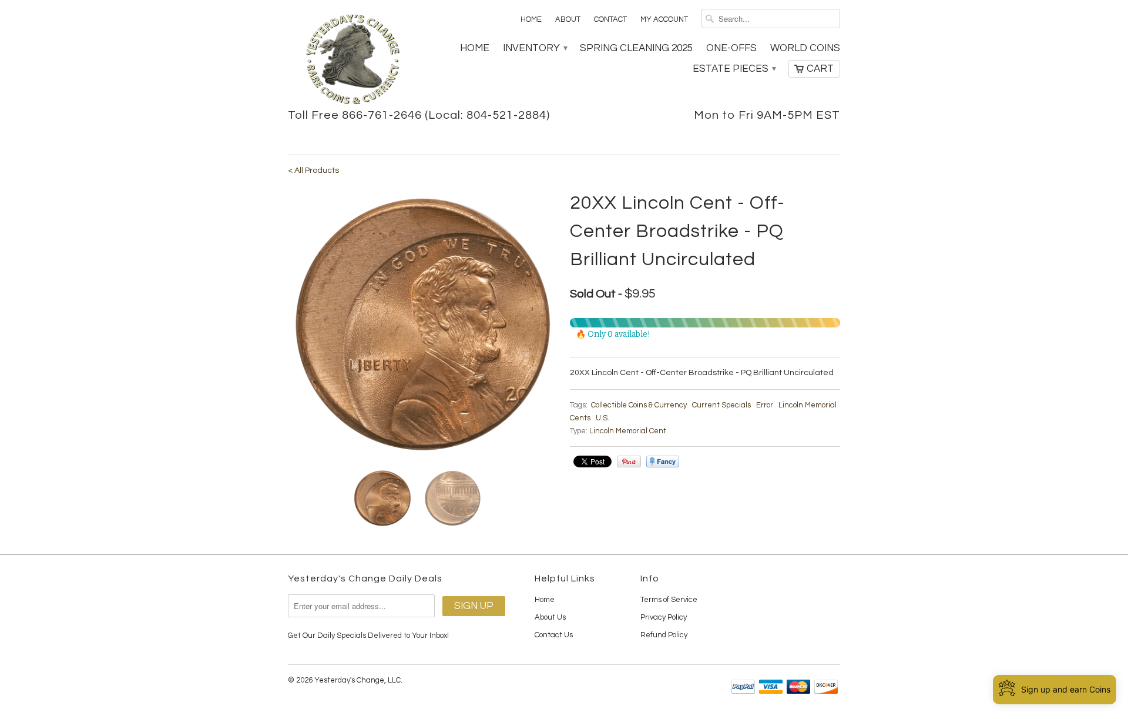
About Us (550, 617)
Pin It (629, 461)
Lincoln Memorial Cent (627, 431)
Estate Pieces (734, 68)
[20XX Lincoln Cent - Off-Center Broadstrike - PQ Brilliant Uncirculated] (423, 324)
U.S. (602, 418)
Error (764, 405)
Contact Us (554, 635)
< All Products (313, 170)
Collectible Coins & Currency (639, 405)
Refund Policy (663, 635)
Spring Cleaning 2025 (636, 48)
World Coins (805, 48)
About (567, 19)
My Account (664, 19)
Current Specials (721, 405)
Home (531, 19)
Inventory (534, 48)
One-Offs (731, 48)
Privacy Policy (663, 617)
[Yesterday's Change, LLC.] (352, 60)
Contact (610, 19)
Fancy (662, 461)
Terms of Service (668, 600)
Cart (820, 68)
